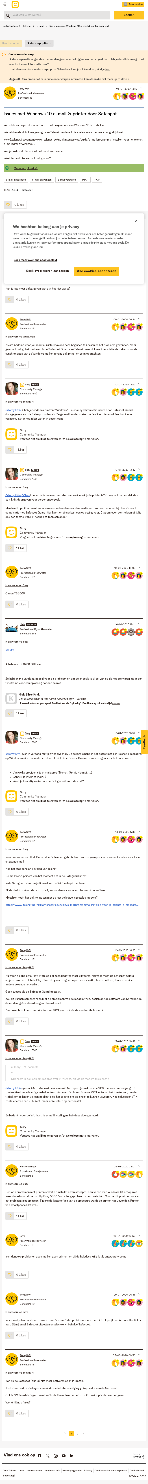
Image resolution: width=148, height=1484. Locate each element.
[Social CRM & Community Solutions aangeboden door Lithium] (139, 1456)
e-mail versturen (67, 180)
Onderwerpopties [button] (38, 43)
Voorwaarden (34, 1470)
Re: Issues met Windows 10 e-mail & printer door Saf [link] (79, 26)
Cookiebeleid (137, 1470)
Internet (27, 26)
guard (15, 190)
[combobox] (57, 15)
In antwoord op (20, 337)
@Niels (25, 495)
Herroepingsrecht (72, 1470)
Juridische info (52, 1470)
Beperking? (9, 1475)
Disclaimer (116, 704)
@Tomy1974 (13, 410)
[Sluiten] (136, 221)
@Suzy (9, 650)
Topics (4, 4)
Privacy (88, 1470)
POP (97, 180)
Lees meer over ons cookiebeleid (35, 260)
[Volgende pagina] (82, 1433)
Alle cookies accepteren (96, 271)
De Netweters (10, 26)
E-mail (40, 26)
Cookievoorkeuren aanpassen (47, 271)
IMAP (85, 180)
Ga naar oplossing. (26, 168)
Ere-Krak (33, 694)
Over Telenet (9, 1470)
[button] (140, 88)
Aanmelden (136, 4)
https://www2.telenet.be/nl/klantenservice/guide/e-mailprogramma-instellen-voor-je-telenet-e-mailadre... (71, 905)
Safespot (27, 190)
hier (107, 69)
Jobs (21, 1470)
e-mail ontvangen (41, 180)
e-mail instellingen (16, 180)
